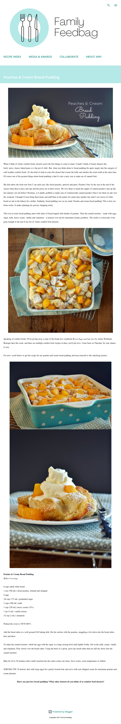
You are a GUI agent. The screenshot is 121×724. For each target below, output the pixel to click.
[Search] (108, 5)
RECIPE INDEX (12, 56)
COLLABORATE (69, 56)
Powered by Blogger (62, 711)
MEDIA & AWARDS (40, 56)
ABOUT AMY (94, 56)
